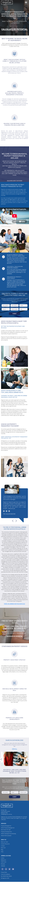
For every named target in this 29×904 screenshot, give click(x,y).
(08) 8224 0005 (4, 813)
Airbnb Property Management (7, 827)
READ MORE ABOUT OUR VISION (14, 180)
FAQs (2, 851)
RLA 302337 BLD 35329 (6, 876)
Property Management (6, 825)
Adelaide (3, 866)
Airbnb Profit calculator (6, 835)
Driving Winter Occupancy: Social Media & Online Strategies (14, 770)
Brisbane (3, 864)
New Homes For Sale (6, 829)
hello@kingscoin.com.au (6, 814)
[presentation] (13, 520)
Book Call (3, 847)
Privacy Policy (4, 872)
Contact (3, 845)
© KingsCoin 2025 (5, 878)
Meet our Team (4, 842)
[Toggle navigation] (26, 2)
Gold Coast (3, 862)
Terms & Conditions (5, 874)
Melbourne (3, 860)
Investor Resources (5, 844)
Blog (2, 849)
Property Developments (6, 831)
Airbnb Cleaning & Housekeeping (8, 833)
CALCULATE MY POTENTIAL (14, 29)
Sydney (2, 858)
